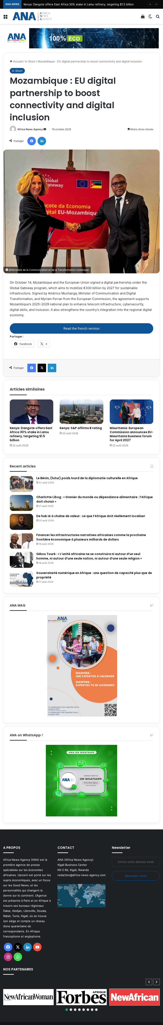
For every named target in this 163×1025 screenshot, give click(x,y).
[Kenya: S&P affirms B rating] (81, 411)
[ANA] (32, 16)
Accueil (17, 61)
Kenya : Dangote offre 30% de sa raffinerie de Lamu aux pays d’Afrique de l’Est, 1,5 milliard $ (84, 4)
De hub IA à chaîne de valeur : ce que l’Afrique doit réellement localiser (90, 516)
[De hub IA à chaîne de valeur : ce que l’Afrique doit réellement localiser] (21, 522)
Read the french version (81, 328)
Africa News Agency (30, 129)
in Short (30, 61)
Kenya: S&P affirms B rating (81, 428)
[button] (156, 982)
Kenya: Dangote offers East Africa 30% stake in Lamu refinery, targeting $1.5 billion (31, 434)
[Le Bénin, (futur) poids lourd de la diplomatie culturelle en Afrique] (21, 484)
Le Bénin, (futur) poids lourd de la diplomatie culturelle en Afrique (87, 478)
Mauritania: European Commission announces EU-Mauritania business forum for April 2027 (131, 434)
